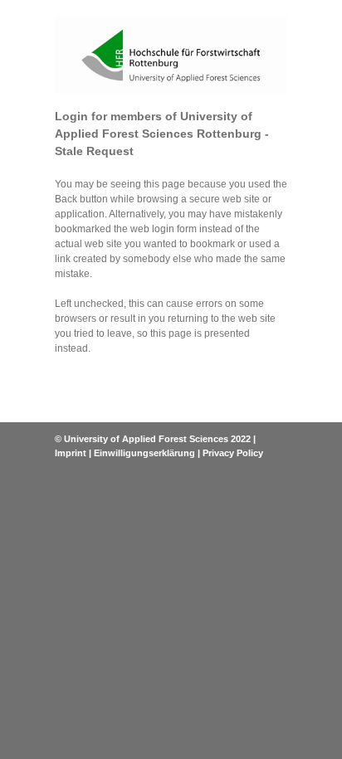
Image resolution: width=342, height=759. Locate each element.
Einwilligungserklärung (144, 453)
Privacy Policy (233, 453)
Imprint (70, 453)
